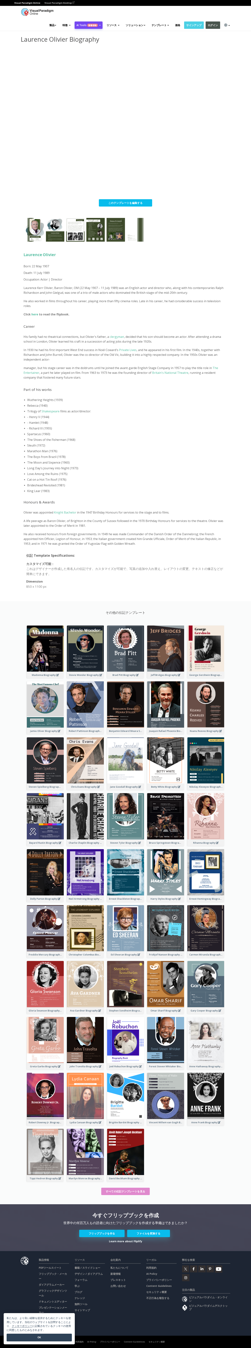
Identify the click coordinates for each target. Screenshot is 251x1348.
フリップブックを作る (102, 1233)
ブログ (78, 1292)
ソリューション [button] (134, 25)
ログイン (213, 25)
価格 (177, 25)
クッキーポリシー (22, 1325)
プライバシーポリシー (159, 1280)
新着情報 (115, 1273)
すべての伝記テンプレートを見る (125, 1191)
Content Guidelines (159, 1286)
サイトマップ (82, 1310)
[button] (66, 25)
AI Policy (151, 1273)
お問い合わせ (118, 1286)
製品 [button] (51, 25)
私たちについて (119, 1267)
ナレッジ (80, 1298)
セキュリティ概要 (156, 1292)
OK (39, 1337)
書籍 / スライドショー (87, 1267)
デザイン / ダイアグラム (89, 1273)
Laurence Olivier (40, 254)
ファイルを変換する (148, 1233)
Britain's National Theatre (170, 373)
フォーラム (81, 1280)
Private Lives (128, 350)
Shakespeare (51, 411)
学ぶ (77, 1286)
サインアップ (193, 25)
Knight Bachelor (64, 512)
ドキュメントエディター (53, 1301)
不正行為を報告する (157, 1298)
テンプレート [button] (159, 25)
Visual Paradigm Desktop (58, 2)
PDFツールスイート (50, 1267)
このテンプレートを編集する (125, 203)
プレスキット (118, 1280)
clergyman (117, 337)
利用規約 (151, 1267)
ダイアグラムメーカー (51, 1284)
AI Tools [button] (86, 25)
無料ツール (81, 1304)
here (35, 314)
